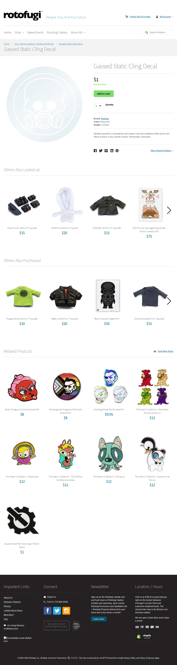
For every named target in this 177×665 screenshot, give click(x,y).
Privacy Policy (130, 658)
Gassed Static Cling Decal (71, 43)
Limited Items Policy (13, 610)
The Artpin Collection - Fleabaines (23, 453)
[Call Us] (44, 602)
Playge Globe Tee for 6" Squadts (23, 295)
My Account (165, 17)
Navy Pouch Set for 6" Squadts (23, 204)
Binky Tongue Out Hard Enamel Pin (23, 385)
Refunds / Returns (12, 602)
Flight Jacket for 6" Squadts (65, 295)
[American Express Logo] (157, 627)
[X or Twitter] (57, 611)
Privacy (7, 606)
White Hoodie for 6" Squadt (65, 204)
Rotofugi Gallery (57, 32)
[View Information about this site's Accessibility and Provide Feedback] (19, 640)
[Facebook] (48, 611)
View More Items (165, 351)
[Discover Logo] (152, 627)
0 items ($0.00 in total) (140, 17)
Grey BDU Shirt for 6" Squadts (108, 204)
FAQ (6, 619)
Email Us (51, 597)
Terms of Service (147, 658)
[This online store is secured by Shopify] (144, 639)
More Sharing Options (161, 150)
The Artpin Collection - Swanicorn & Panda (153, 453)
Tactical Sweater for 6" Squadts (150, 295)
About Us (8, 597)
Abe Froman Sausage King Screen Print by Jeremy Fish (150, 204)
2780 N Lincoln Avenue (156, 597)
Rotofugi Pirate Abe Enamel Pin (110, 385)
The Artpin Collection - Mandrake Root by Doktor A (153, 386)
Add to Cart (103, 93)
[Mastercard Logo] (142, 627)
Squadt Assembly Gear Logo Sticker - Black (23, 520)
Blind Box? (9, 615)
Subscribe (99, 618)
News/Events (35, 32)
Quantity (109, 105)
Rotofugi (105, 119)
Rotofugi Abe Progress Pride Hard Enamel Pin (66, 386)
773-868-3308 (61, 602)
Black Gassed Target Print (108, 295)
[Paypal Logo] (147, 627)
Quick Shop (25, 211)
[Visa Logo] (137, 627)
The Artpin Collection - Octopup (110, 453)
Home (7, 32)
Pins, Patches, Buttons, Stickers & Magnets (34, 43)
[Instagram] (66, 611)
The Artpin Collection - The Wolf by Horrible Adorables (67, 453)
